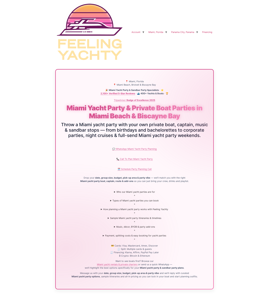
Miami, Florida (155, 32)
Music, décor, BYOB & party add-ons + (135, 228)
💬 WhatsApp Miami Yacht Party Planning (134, 148)
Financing (207, 32)
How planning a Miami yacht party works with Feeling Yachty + (135, 211)
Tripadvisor (134, 100)
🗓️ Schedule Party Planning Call (135, 169)
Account (136, 32)
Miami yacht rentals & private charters (117, 264)
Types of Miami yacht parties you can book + (136, 202)
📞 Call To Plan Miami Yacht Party (134, 159)
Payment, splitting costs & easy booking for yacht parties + (135, 237)
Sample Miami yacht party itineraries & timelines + (135, 220)
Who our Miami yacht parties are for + (135, 193)
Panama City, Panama (182, 32)
